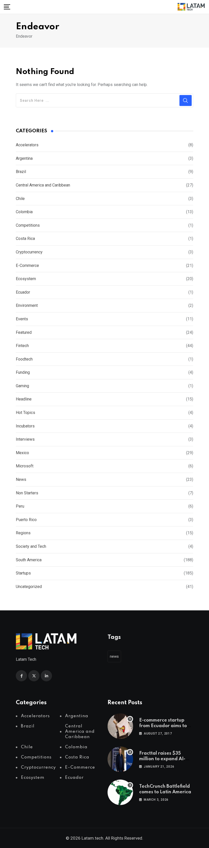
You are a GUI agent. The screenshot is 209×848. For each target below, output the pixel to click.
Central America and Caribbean (43, 185)
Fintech (22, 345)
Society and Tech (31, 546)
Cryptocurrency (29, 252)
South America (29, 559)
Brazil (21, 171)
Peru (20, 506)
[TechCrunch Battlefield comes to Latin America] (120, 792)
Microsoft (24, 466)
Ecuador (23, 292)
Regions (23, 532)
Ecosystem (26, 278)
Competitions (28, 225)
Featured (24, 332)
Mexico (22, 452)
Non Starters (27, 493)
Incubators (25, 426)
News (21, 479)
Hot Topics (25, 412)
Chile (20, 198)
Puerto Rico (26, 519)
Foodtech (24, 359)
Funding (23, 372)
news (114, 656)
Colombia (24, 211)
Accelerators (27, 144)
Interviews (25, 439)
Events (22, 319)
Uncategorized (29, 586)
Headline (24, 399)
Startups (23, 573)
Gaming (22, 385)
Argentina (24, 158)
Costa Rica (25, 238)
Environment (27, 305)
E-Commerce (27, 265)
